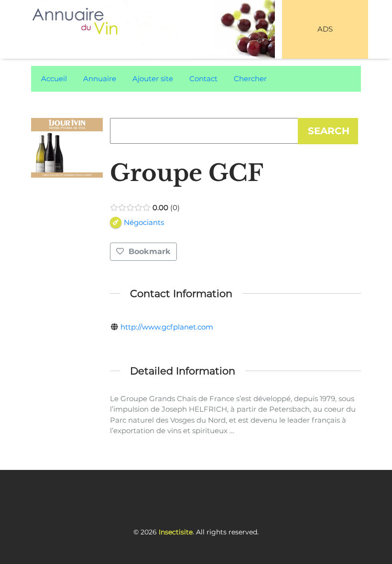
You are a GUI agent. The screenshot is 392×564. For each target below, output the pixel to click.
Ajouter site (152, 78)
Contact (203, 78)
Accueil (54, 78)
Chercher (250, 78)
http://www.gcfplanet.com (166, 326)
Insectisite (176, 532)
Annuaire (99, 78)
